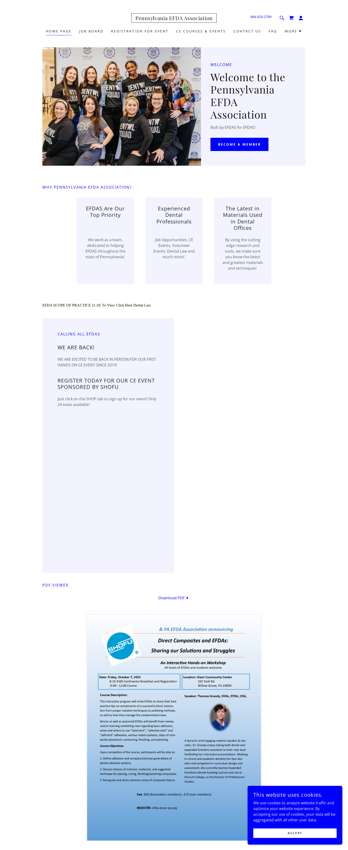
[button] (301, 18)
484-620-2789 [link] (261, 16)
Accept (295, 833)
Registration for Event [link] (140, 31)
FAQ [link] (273, 31)
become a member (239, 144)
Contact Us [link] (247, 31)
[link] (174, 18)
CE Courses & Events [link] (201, 31)
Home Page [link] (58, 31)
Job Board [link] (91, 31)
